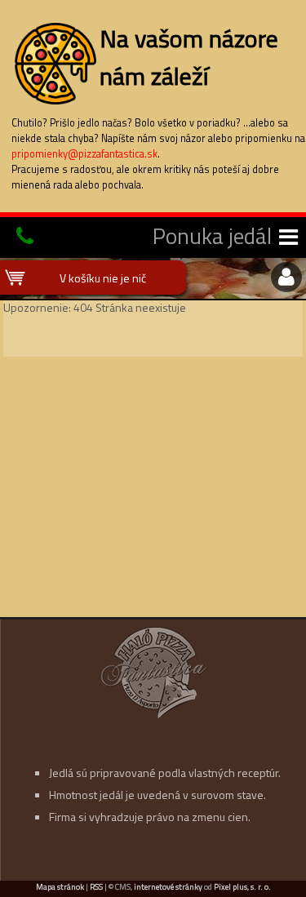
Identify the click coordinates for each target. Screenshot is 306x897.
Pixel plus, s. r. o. (242, 887)
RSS (96, 887)
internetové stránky (168, 887)
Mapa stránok (60, 887)
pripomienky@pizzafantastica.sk (84, 154)
